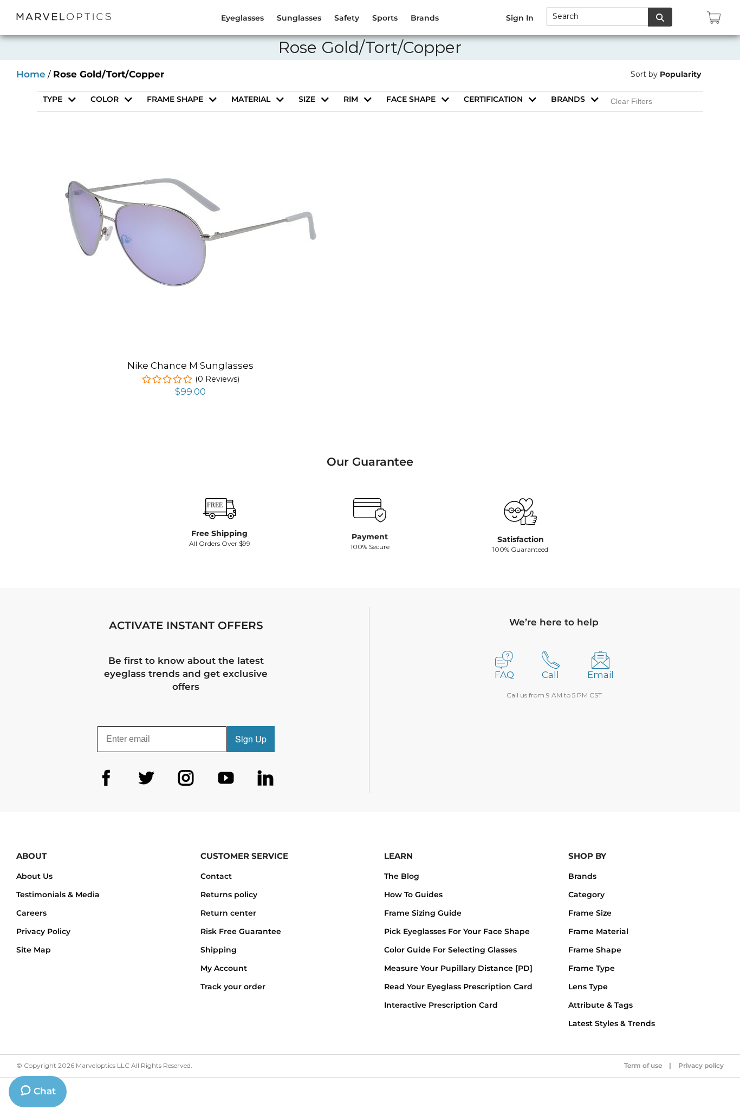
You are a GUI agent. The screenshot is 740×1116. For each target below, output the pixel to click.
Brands (568, 99)
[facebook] (106, 778)
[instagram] (186, 778)
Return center (228, 913)
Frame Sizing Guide (423, 913)
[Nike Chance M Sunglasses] (190, 162)
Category (586, 894)
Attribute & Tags (600, 1005)
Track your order (232, 986)
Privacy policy (701, 1065)
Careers (31, 913)
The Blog (401, 876)
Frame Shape (594, 950)
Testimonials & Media (58, 894)
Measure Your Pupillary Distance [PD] (458, 968)
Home (31, 74)
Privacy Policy (43, 931)
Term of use (643, 1065)
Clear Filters (631, 101)
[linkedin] (265, 778)
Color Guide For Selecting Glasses (450, 950)
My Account (223, 968)
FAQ (504, 674)
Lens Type (588, 986)
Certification (493, 99)
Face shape (411, 99)
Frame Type (591, 968)
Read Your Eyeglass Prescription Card (458, 986)
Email (600, 674)
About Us (34, 876)
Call (550, 674)
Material (250, 99)
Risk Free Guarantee (240, 931)
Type (52, 99)
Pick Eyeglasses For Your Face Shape (457, 931)
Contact (216, 876)
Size (306, 99)
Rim (350, 99)
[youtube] (226, 778)
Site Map (33, 950)
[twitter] (146, 778)
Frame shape (175, 99)
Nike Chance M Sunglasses (190, 365)
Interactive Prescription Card (441, 1005)
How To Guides (413, 894)
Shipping (218, 950)
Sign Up (251, 739)
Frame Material (598, 931)
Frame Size (590, 913)
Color (104, 99)
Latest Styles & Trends (611, 1023)
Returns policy (228, 894)
